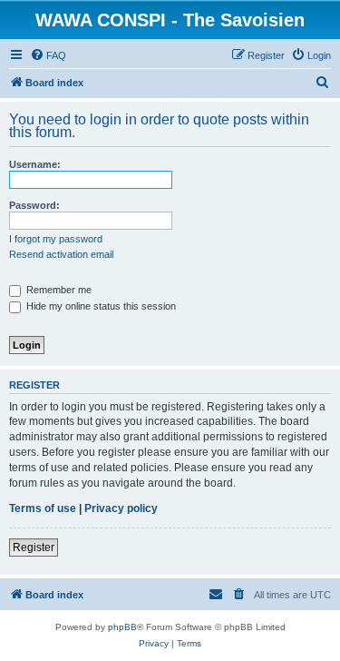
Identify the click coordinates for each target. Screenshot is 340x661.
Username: (35, 164)
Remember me (58, 289)
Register (33, 547)
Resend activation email (61, 254)
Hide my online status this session (100, 306)
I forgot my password (55, 238)
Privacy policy (121, 508)
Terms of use (42, 508)
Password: (34, 205)
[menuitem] (48, 55)
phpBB (122, 627)
